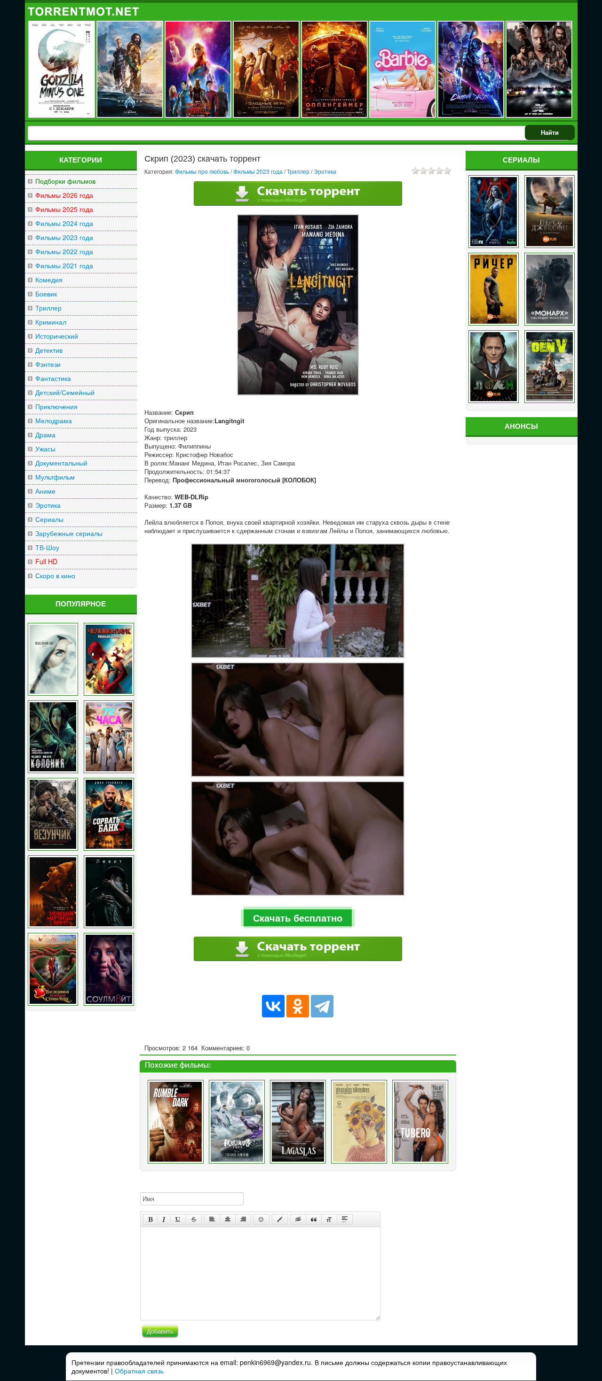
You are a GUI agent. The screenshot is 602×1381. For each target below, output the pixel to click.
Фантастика (53, 378)
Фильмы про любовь (202, 171)
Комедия (49, 279)
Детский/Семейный (65, 392)
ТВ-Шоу (47, 547)
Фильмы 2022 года (64, 251)
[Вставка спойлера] (345, 1219)
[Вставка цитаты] (314, 1219)
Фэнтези (48, 364)
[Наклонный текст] (164, 1219)
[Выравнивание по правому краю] (243, 1219)
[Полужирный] (150, 1219)
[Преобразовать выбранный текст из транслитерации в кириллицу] (329, 1219)
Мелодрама (53, 420)
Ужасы (45, 448)
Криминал (50, 322)
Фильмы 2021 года (64, 265)
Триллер (48, 307)
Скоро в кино (55, 575)
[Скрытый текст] (298, 1219)
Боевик (46, 293)
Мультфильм (55, 477)
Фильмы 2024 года (64, 223)
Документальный (61, 462)
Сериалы (49, 519)
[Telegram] (322, 1006)
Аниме (45, 491)
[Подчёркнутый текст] (178, 1219)
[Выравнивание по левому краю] (212, 1219)
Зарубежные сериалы (69, 533)
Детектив (49, 350)
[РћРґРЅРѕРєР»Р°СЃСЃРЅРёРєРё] (297, 1006)
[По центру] (228, 1219)
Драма (45, 434)
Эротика (48, 505)
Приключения (56, 406)
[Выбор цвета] (280, 1219)
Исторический (56, 336)
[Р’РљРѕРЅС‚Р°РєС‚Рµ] (273, 1006)
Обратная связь (139, 1370)
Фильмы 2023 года (64, 237)
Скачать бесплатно (297, 917)
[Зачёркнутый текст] (194, 1219)
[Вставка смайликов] (261, 1219)
